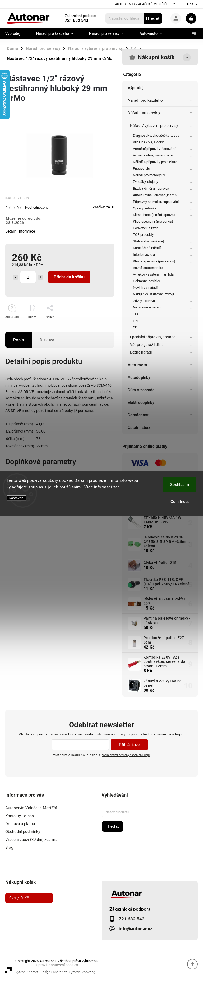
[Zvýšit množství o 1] (40, 277)
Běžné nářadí (141, 352)
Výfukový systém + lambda (153, 274)
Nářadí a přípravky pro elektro (155, 162)
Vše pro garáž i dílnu (147, 344)
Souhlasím (179, 484)
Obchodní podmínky (22, 831)
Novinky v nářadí (145, 288)
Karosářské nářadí (147, 248)
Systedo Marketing (82, 972)
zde (116, 487)
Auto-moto (137, 364)
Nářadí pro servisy (144, 112)
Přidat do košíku (69, 276)
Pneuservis (141, 168)
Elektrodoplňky (141, 402)
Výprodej (136, 87)
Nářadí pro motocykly (149, 175)
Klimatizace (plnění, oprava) (154, 215)
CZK (190, 4)
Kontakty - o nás (19, 815)
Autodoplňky (139, 377)
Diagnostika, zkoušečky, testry (156, 136)
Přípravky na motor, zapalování (156, 202)
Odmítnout (179, 501)
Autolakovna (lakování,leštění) (156, 195)
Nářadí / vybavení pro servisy (154, 126)
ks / (19, 898)
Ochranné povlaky (146, 281)
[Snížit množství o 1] (15, 277)
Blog (9, 847)
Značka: (103, 207)
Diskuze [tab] (47, 339)
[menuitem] (16, 33)
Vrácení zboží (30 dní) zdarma (31, 839)
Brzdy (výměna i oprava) (151, 188)
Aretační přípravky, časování (154, 149)
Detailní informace (20, 231)
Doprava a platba (20, 823)
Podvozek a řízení (146, 228)
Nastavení (16, 498)
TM (135, 314)
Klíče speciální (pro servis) (153, 221)
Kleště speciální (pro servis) (154, 261)
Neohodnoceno (36, 207)
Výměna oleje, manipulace (153, 155)
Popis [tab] (18, 339)
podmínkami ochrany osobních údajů (126, 755)
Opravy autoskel (145, 208)
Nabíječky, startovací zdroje (153, 294)
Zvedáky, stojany (145, 182)
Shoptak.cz (59, 972)
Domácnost (138, 415)
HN (135, 321)
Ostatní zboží (139, 427)
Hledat (153, 18)
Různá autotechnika (148, 268)
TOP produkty (143, 235)
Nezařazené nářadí (147, 307)
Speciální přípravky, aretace (152, 337)
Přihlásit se (129, 744)
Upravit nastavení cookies (57, 965)
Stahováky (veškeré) (148, 241)
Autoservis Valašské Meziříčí (141, 4)
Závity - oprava (144, 301)
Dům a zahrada (141, 389)
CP (135, 327)
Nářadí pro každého (145, 100)
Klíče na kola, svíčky (148, 142)
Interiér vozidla (144, 255)
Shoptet (32, 972)
